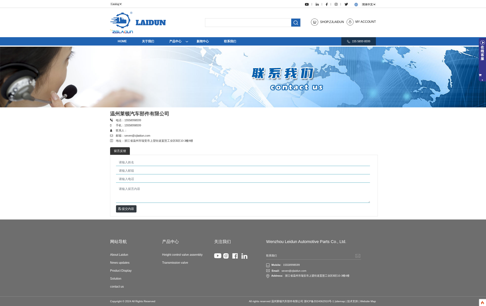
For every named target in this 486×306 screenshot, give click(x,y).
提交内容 (127, 208)
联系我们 (230, 41)
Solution (115, 278)
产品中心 (175, 41)
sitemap (340, 301)
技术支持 (352, 301)
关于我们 (148, 41)
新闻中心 (203, 41)
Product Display (121, 270)
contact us (117, 286)
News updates (119, 262)
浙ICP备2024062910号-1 (319, 301)
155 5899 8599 (361, 41)
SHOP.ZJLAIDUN (332, 21)
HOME (122, 41)
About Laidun (119, 254)
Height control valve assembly (182, 254)
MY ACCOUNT (365, 21)
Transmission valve (175, 262)
